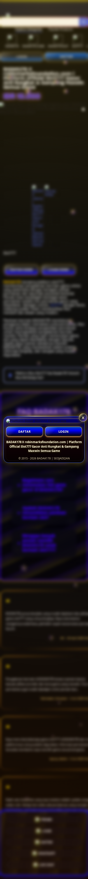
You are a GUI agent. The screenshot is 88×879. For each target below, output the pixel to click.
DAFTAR (24, 432)
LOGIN (63, 432)
